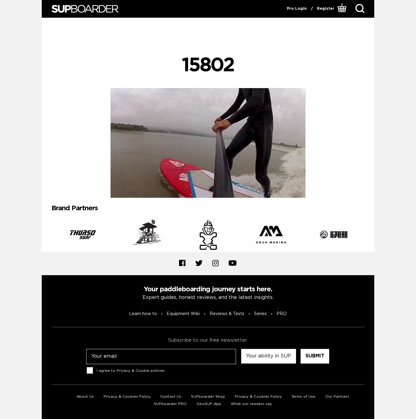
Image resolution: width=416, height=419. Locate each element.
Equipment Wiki (183, 314)
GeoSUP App (208, 404)
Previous (47, 236)
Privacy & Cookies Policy (127, 396)
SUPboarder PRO (170, 404)
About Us (85, 396)
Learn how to (143, 314)
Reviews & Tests (227, 314)
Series (260, 314)
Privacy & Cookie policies (141, 370)
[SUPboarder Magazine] (84, 9)
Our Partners (337, 396)
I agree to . (131, 370)
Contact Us (170, 396)
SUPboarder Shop (208, 396)
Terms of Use (303, 396)
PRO (282, 314)
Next (369, 236)
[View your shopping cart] (342, 9)
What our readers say (251, 404)
